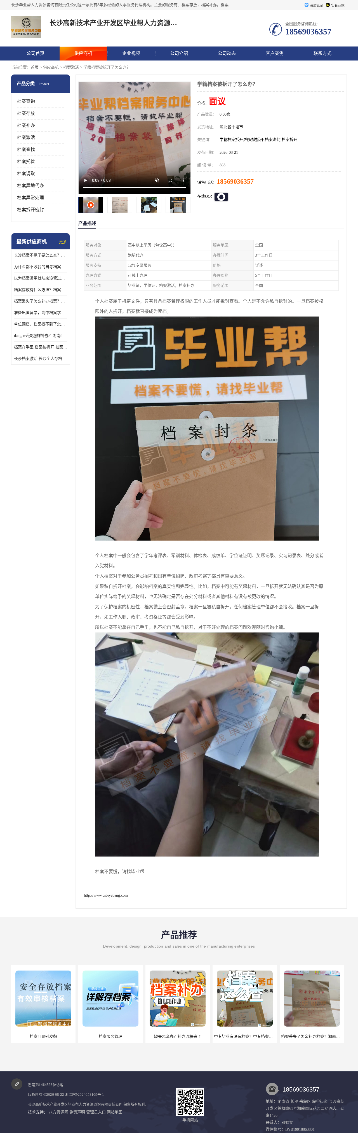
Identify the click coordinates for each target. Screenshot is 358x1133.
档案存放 (26, 113)
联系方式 (322, 53)
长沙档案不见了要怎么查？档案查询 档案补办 (40, 255)
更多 (63, 242)
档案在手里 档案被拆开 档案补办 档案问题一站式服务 (40, 347)
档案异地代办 (30, 185)
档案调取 (26, 173)
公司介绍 (179, 53)
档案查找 (26, 149)
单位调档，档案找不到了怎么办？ (40, 324)
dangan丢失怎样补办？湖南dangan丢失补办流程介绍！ (40, 336)
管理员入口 (96, 1112)
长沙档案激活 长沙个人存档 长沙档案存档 (40, 359)
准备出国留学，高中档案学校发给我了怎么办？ (40, 313)
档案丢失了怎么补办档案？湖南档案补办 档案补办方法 (40, 301)
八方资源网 (58, 1112)
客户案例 (275, 53)
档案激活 (71, 67)
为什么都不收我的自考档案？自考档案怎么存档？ (40, 267)
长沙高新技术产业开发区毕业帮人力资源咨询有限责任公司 (75, 1104)
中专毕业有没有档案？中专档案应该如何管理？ (188, 1036)
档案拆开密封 (30, 209)
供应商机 (83, 53)
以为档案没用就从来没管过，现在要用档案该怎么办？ (40, 278)
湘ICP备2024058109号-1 (84, 1094)
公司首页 (35, 53)
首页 (35, 67)
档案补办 (26, 125)
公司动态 (227, 53)
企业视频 (131, 53)
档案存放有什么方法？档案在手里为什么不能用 (40, 290)
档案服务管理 (43, 1036)
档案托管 (26, 161)
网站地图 (115, 1112)
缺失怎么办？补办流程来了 (110, 1036)
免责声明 (77, 1112)
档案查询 (26, 101)
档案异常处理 (30, 197)
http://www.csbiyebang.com (106, 895)
